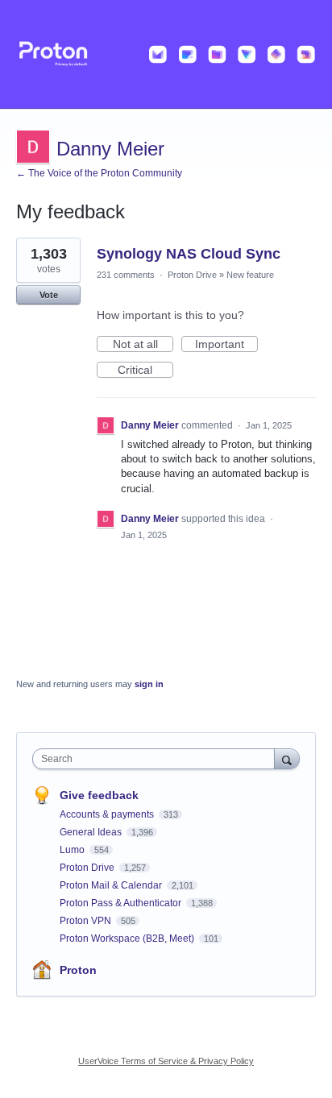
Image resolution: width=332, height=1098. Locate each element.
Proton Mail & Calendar (112, 885)
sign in (149, 684)
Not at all (143, 345)
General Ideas (92, 832)
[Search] (287, 758)
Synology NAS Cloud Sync (188, 254)
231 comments (126, 275)
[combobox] (157, 758)
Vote (48, 295)
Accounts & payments (108, 814)
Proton (78, 969)
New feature (250, 275)
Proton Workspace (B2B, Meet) (128, 938)
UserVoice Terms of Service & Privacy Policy (166, 1061)
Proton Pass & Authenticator (122, 903)
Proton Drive (192, 275)
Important (226, 345)
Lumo (73, 850)
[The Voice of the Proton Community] (166, 54)
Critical (145, 370)
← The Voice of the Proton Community (99, 173)
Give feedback (99, 795)
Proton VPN (87, 920)
